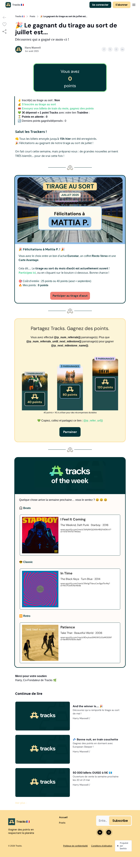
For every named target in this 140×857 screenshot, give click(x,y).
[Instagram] (109, 832)
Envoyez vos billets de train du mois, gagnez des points (58, 108)
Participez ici (27, 273)
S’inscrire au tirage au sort (39, 104)
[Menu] (134, 4)
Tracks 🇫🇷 (20, 16)
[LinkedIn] (100, 832)
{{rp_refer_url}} (93, 420)
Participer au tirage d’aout (70, 295)
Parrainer (70, 432)
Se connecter (100, 5)
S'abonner (122, 5)
